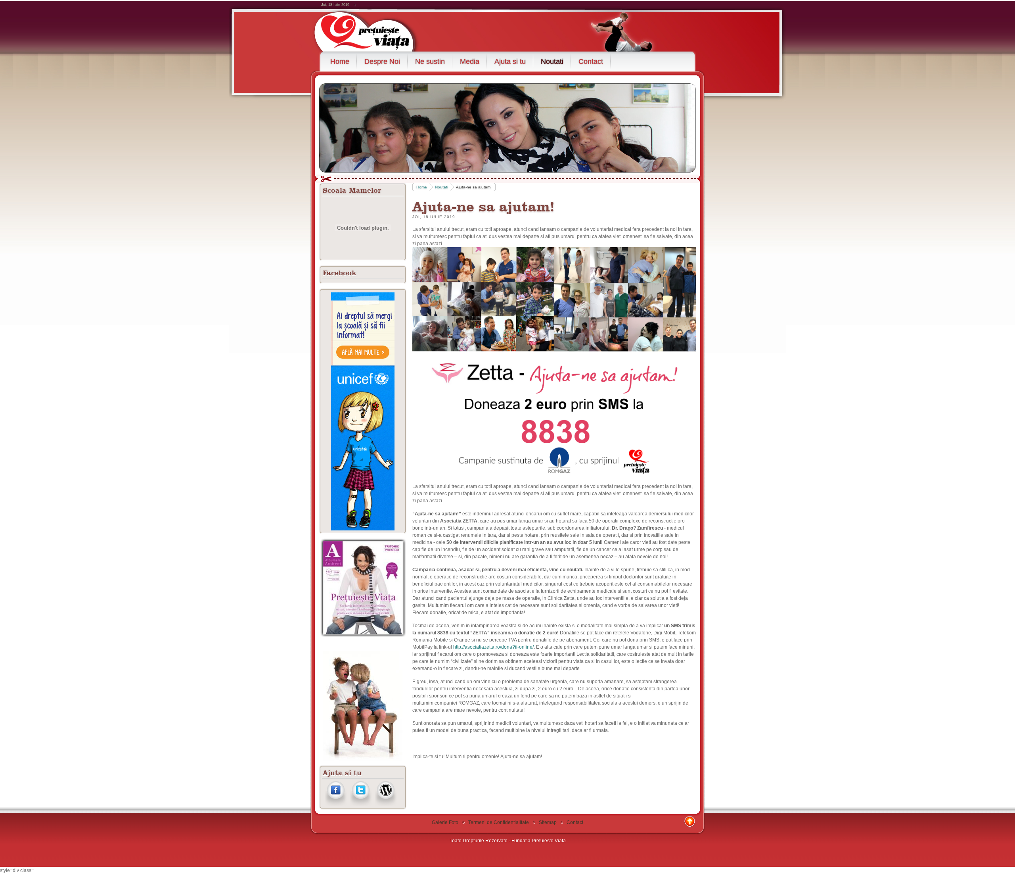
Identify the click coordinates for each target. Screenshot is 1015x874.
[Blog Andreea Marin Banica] (385, 804)
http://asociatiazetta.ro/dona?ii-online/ (493, 647)
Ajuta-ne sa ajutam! (483, 206)
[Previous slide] (332, 127)
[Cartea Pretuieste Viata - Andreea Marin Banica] (363, 636)
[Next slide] (683, 127)
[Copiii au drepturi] (362, 411)
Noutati (441, 187)
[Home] (373, 30)
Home (421, 187)
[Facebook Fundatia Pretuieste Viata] (335, 804)
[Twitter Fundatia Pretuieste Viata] (360, 804)
